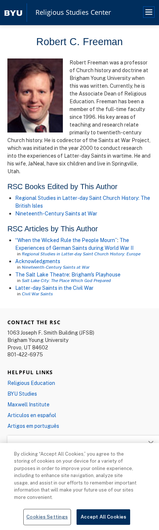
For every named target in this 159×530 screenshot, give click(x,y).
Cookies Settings (47, 517)
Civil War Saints (37, 293)
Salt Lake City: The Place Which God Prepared (66, 280)
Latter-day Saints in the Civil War (54, 288)
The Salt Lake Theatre (42, 274)
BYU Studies (22, 393)
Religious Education (31, 383)
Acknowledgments (37, 261)
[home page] (13, 12)
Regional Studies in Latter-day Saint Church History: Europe (81, 253)
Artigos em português (33, 426)
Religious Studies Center (73, 12)
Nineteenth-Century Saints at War (56, 213)
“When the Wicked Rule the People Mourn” (66, 240)
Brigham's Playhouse (96, 274)
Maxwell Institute (28, 404)
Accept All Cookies (103, 517)
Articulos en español (31, 415)
